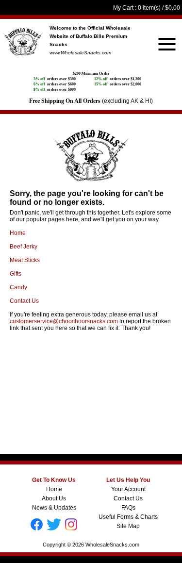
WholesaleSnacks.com (112, 544)
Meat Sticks (25, 260)
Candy (18, 287)
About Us (54, 498)
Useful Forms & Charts (128, 516)
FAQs (128, 507)
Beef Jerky (23, 246)
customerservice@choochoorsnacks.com (64, 321)
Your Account (128, 489)
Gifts (15, 273)
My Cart (123, 7)
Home (18, 233)
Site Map (128, 526)
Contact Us (24, 301)
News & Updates (54, 507)
